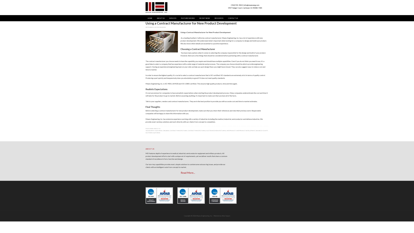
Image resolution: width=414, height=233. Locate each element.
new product (231, 130)
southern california (153, 133)
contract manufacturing (197, 130)
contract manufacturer (178, 130)
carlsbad (166, 130)
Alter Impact (226, 216)
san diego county (262, 130)
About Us (157, 128)
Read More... (188, 172)
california (158, 130)
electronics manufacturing (216, 130)
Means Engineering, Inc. (156, 7)
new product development (245, 130)
